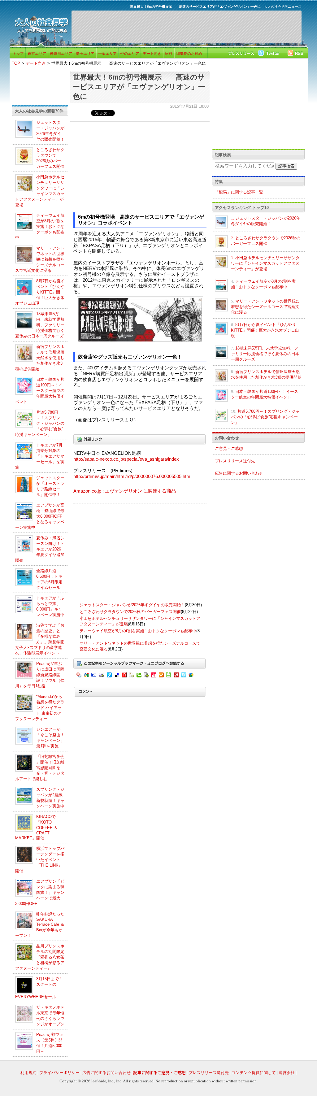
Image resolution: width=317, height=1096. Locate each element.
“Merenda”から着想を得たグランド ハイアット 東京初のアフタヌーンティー (39, 707)
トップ (18, 53)
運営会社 (287, 1072)
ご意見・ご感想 (229, 448)
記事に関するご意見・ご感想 (159, 1072)
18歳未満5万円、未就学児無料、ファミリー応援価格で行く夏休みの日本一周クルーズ (39, 324)
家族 (168, 53)
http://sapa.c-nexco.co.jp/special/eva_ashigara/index (126, 459)
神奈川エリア (61, 53)
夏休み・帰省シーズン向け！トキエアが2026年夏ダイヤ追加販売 (39, 549)
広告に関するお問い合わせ (239, 473)
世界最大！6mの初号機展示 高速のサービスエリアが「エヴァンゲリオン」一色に (139, 86)
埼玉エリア (85, 53)
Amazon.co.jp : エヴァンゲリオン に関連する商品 (124, 491)
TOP (16, 63)
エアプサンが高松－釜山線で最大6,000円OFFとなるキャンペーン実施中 (39, 516)
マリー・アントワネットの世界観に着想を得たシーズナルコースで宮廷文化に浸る (39, 259)
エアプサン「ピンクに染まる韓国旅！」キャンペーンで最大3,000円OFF (39, 892)
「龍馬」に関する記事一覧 (239, 192)
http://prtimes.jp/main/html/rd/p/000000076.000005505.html (132, 476)
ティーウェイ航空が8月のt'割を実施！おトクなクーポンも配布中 (39, 226)
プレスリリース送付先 (235, 461)
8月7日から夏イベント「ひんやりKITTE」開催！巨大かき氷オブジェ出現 (40, 292)
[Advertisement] (186, 27)
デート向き (152, 53)
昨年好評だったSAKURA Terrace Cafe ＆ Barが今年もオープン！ (39, 925)
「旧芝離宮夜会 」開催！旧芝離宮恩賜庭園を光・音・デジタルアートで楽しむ (39, 767)
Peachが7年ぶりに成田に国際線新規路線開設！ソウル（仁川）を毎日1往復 (39, 674)
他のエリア (129, 53)
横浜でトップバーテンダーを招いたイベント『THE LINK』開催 (39, 859)
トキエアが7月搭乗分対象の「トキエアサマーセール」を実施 (39, 456)
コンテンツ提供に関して (254, 1072)
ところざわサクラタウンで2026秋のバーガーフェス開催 (130, 611)
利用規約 (28, 1072)
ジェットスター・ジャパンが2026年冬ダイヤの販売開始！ (132, 604)
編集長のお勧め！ (191, 53)
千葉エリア (107, 53)
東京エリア (37, 53)
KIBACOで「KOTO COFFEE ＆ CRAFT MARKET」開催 (36, 827)
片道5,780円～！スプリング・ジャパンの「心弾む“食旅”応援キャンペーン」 (39, 423)
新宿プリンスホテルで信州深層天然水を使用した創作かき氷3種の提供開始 (39, 357)
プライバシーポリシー (59, 1072)
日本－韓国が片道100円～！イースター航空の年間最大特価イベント (39, 390)
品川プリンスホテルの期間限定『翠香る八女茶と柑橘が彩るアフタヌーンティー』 (39, 957)
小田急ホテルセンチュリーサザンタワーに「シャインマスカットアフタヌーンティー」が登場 (265, 263)
